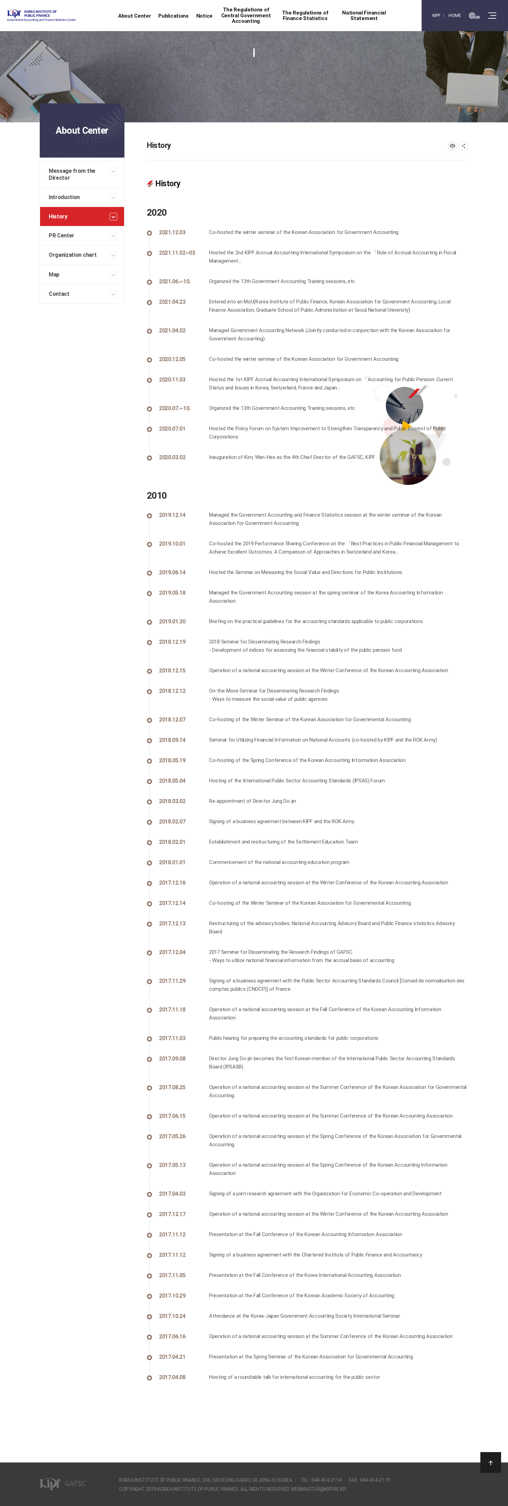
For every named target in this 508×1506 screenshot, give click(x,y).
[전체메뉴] (492, 15)
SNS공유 (463, 146)
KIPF (436, 15)
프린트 (452, 146)
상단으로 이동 (490, 1462)
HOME (455, 15)
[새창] (474, 15)
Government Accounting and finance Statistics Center (60, 16)
